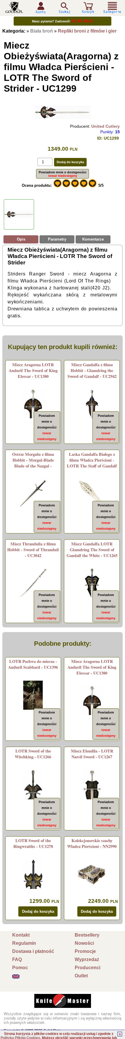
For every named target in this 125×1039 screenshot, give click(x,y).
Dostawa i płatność (33, 951)
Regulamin (24, 943)
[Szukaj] (64, 7)
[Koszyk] (88, 10)
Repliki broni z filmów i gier (87, 31)
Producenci (87, 967)
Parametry (57, 239)
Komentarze (93, 239)
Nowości (84, 943)
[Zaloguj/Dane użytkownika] (40, 11)
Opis (21, 239)
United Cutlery (105, 126)
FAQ (17, 959)
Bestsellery (87, 935)
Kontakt (21, 935)
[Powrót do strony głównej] (14, 10)
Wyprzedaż (87, 959)
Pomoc (20, 967)
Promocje (85, 951)
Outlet (81, 975)
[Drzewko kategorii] (112, 7)
